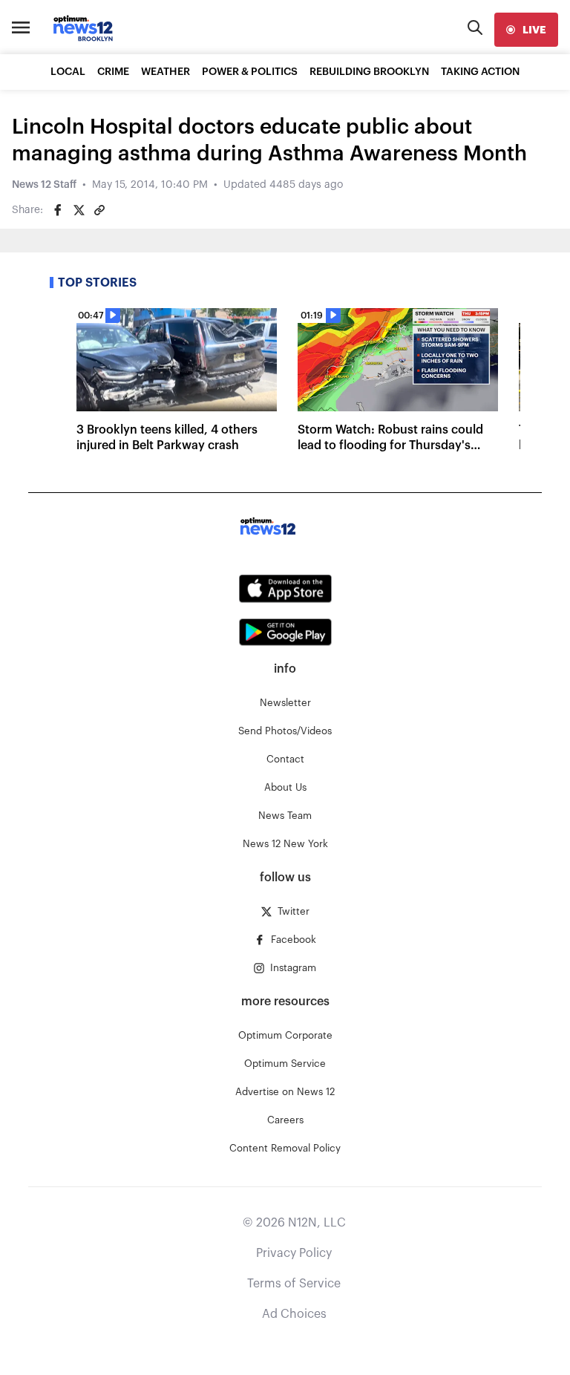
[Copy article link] (99, 210)
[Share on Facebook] (58, 210)
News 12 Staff (44, 185)
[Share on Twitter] (79, 210)
